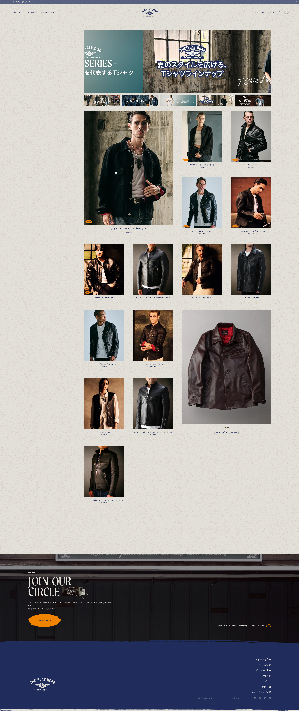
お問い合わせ (207, 698)
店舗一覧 (264, 12)
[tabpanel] (177, 61)
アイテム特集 (30, 12)
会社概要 (199, 698)
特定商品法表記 (234, 698)
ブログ (256, 12)
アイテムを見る (263, 659)
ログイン (272, 12)
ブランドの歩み (42, 12)
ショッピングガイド (261, 692)
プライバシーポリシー (220, 698)
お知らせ (53, 12)
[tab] (102, 100)
